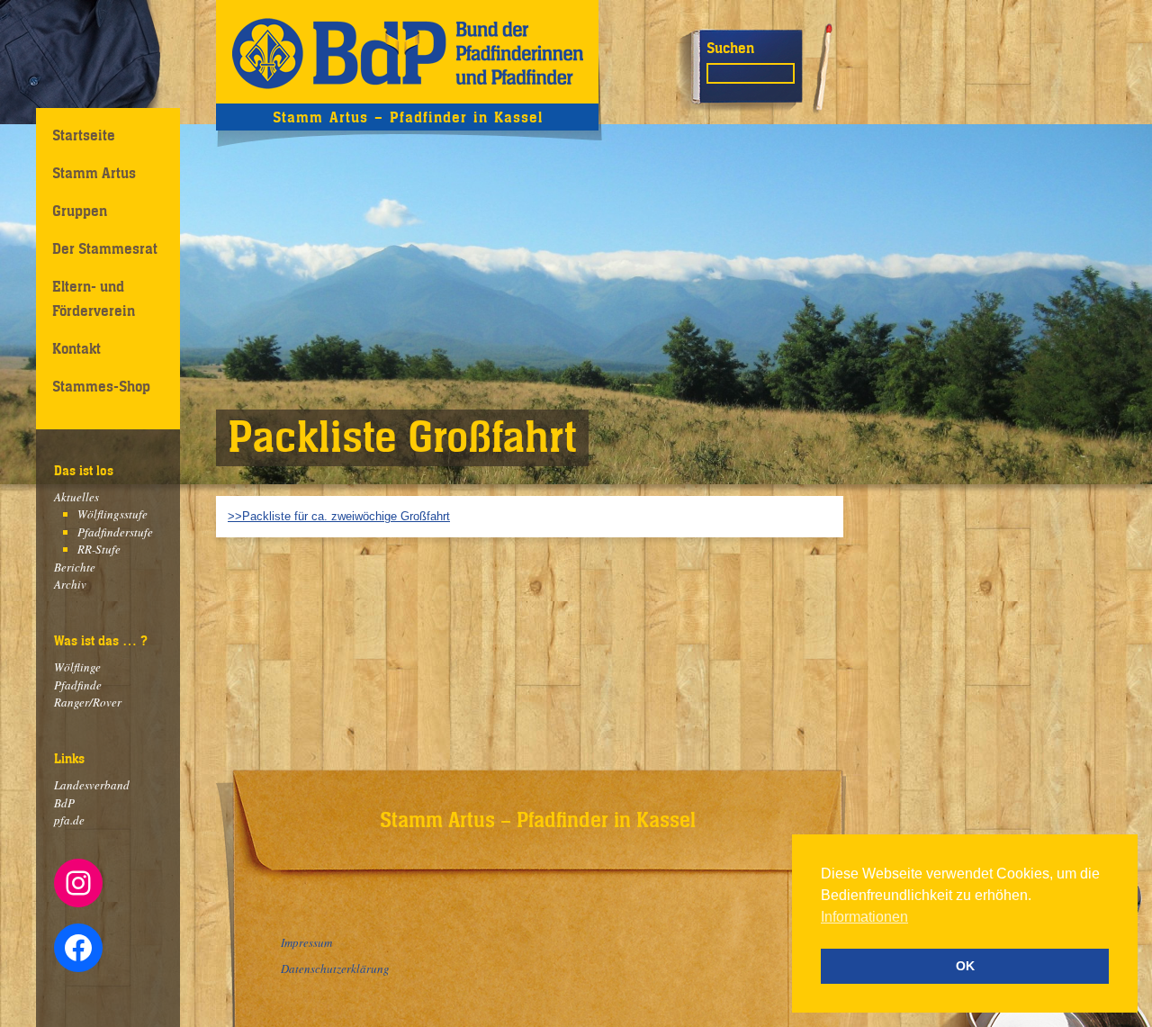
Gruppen (79, 211)
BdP (64, 803)
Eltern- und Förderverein (93, 298)
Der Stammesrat (105, 248)
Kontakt (76, 348)
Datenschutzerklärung (335, 968)
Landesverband (92, 785)
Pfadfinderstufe (115, 532)
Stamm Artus (94, 173)
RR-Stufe (99, 549)
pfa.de (69, 820)
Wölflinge (77, 667)
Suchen (730, 48)
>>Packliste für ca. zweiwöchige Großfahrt (339, 516)
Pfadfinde (78, 685)
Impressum (306, 942)
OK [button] (965, 966)
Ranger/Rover (88, 702)
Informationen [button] (864, 916)
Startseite (83, 135)
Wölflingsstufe (112, 514)
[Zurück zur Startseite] (407, 52)
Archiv (70, 584)
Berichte (74, 567)
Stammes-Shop (101, 386)
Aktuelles (76, 497)
